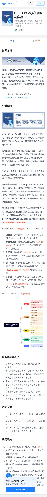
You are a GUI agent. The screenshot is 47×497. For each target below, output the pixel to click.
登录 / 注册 (20, 489)
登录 (39, 3)
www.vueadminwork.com (17, 97)
